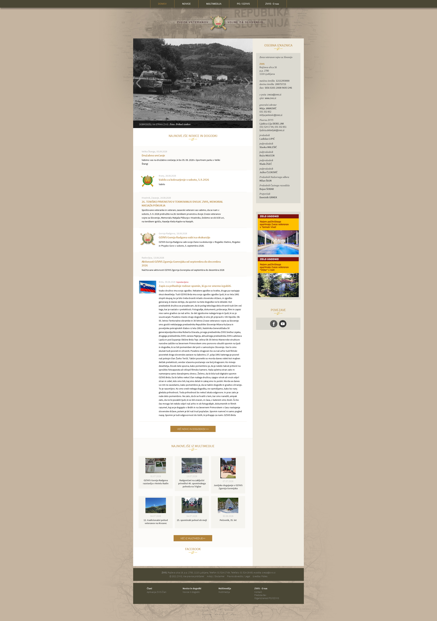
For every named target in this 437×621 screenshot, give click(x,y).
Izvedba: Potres (260, 576)
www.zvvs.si (270, 98)
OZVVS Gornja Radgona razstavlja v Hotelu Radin (155, 482)
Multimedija (224, 592)
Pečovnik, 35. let (228, 520)
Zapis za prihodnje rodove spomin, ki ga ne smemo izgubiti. (200, 350)
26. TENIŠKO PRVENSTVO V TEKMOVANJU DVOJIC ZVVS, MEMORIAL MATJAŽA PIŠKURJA (183, 211)
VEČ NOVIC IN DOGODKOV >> (193, 429)
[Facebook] (273, 323)
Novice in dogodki (191, 592)
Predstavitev (260, 595)
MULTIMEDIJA (213, 3)
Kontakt (258, 592)
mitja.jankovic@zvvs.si (270, 115)
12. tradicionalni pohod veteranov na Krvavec (156, 522)
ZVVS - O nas (272, 3)
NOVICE (186, 3)
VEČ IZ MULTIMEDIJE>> (192, 538)
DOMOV (162, 3)
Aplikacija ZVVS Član (156, 592)
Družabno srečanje (181, 159)
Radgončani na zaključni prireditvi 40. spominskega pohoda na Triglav (192, 483)
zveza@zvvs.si (274, 94)
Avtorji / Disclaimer (215, 576)
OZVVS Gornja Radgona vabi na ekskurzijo (199, 241)
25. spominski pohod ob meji (192, 520)
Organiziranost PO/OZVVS (266, 598)
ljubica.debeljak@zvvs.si (271, 130)
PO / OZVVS (243, 3)
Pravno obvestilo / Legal (238, 576)
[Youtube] (282, 323)
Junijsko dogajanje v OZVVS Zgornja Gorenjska (228, 487)
